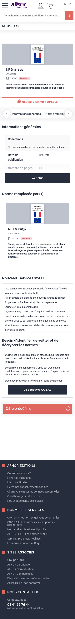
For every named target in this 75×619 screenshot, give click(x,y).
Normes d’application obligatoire (26, 529)
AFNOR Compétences (20, 573)
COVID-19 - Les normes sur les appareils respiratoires (31, 523)
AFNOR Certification (19, 564)
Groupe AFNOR (16, 559)
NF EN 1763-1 (18, 229)
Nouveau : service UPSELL (37, 101)
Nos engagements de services (25, 500)
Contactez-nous (16, 599)
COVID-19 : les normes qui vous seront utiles (33, 517)
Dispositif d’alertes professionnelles (28, 578)
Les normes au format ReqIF (24, 543)
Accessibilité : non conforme (23, 582)
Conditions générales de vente (25, 496)
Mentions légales (17, 482)
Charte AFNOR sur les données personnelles (33, 491)
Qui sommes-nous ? (19, 473)
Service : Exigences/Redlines (24, 538)
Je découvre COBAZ (37, 389)
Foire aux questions (19, 477)
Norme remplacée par (59, 113)
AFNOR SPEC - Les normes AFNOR (27, 534)
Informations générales (26, 113)
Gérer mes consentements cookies (27, 487)
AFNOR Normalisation (20, 569)
